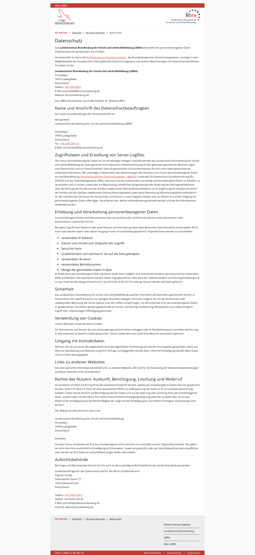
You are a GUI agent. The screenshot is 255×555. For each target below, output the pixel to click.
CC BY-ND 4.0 (77, 553)
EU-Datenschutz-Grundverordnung (106, 57)
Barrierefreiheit (152, 553)
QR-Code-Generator (95, 32)
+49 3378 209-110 (69, 143)
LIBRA (167, 537)
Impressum (193, 553)
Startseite (76, 32)
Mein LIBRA (170, 544)
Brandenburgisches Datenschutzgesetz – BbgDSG (109, 176)
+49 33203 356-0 (73, 495)
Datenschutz (115, 519)
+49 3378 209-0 (72, 87)
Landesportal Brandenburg (179, 531)
